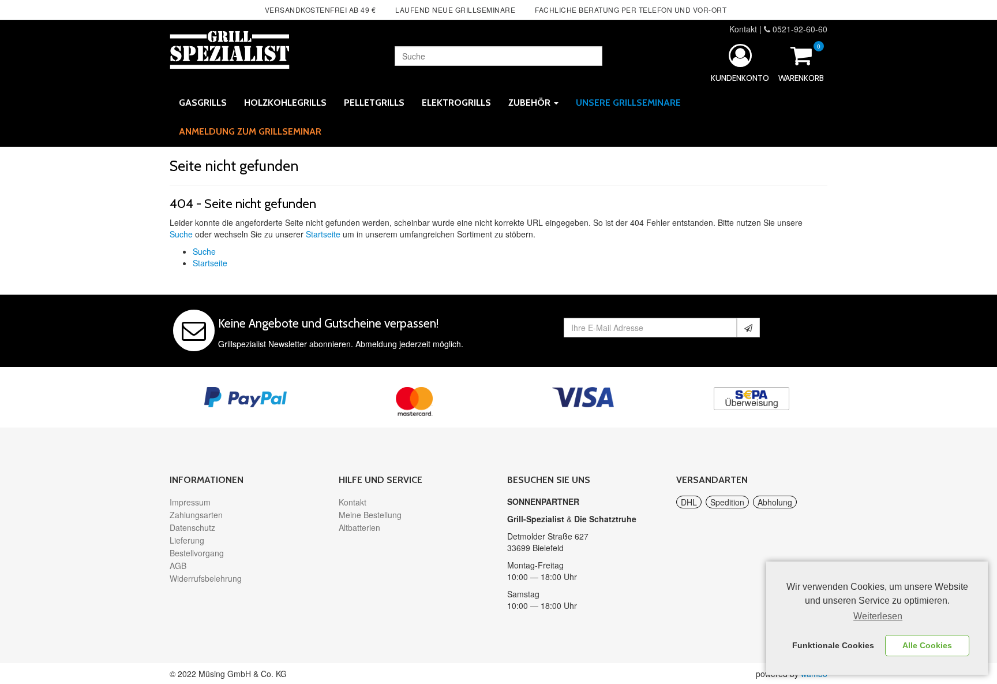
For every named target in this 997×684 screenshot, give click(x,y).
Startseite (323, 234)
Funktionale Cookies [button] (833, 645)
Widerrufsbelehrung (206, 578)
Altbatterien (359, 527)
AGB (178, 565)
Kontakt (743, 29)
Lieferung (187, 540)
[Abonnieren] (748, 327)
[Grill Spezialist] (230, 48)
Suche (181, 234)
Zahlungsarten (196, 515)
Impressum (190, 502)
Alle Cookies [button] (927, 645)
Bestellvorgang (197, 553)
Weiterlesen (877, 616)
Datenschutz (192, 527)
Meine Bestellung (370, 515)
